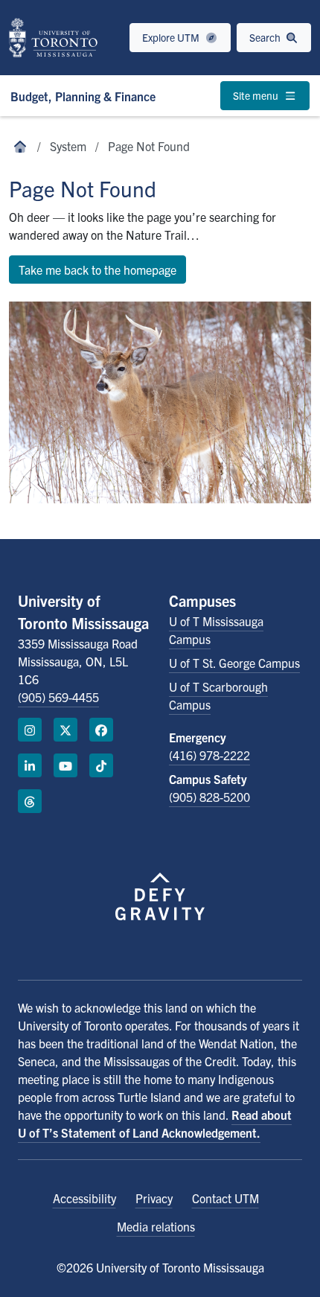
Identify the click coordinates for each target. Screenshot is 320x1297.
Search (266, 37)
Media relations (156, 1226)
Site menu (257, 95)
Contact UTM (225, 1198)
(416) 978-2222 (209, 755)
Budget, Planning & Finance (83, 96)
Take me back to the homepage (97, 269)
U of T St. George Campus (234, 662)
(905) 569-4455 (58, 696)
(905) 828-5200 (209, 796)
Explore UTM (172, 37)
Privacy (154, 1198)
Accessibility (84, 1198)
